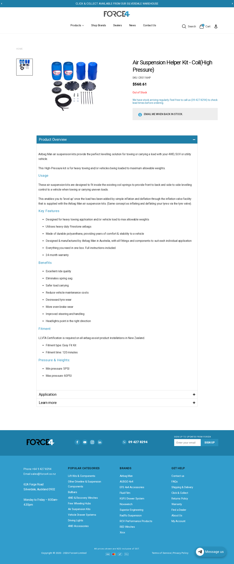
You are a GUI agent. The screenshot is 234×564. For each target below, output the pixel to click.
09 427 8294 (199, 99)
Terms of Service (161, 553)
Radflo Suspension (130, 515)
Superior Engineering (131, 509)
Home (19, 49)
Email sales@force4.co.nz (40, 473)
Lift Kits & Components (81, 476)
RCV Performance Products (136, 521)
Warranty (176, 504)
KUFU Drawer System (132, 498)
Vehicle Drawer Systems (82, 514)
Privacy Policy (180, 553)
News (132, 25)
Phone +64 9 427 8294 (37, 469)
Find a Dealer (178, 509)
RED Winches (127, 526)
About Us (176, 515)
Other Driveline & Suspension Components (84, 484)
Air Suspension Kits (79, 509)
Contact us (177, 476)
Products (76, 25)
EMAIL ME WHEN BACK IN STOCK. (163, 114)
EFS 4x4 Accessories (132, 487)
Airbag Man (126, 476)
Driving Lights (75, 520)
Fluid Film (125, 493)
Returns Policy (179, 498)
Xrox (122, 532)
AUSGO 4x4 (126, 481)
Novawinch (126, 504)
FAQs (174, 481)
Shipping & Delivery (182, 487)
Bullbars (72, 492)
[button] (117, 139)
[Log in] (216, 26)
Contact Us (149, 25)
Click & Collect (179, 493)
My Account (178, 521)
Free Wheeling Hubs (79, 503)
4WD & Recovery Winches (83, 497)
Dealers (117, 25)
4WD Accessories (78, 526)
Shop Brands (98, 25)
